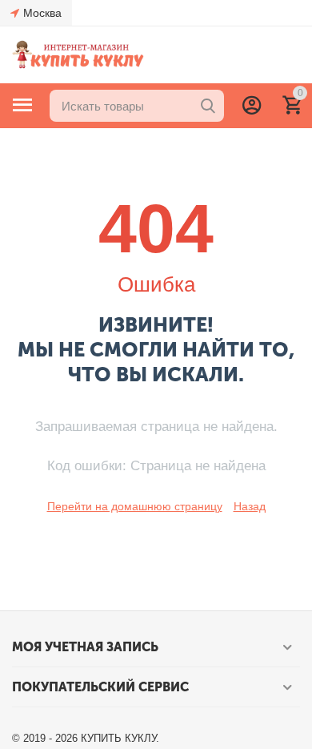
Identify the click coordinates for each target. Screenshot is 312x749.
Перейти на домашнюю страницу (134, 506)
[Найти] (208, 106)
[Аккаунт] (252, 105)
